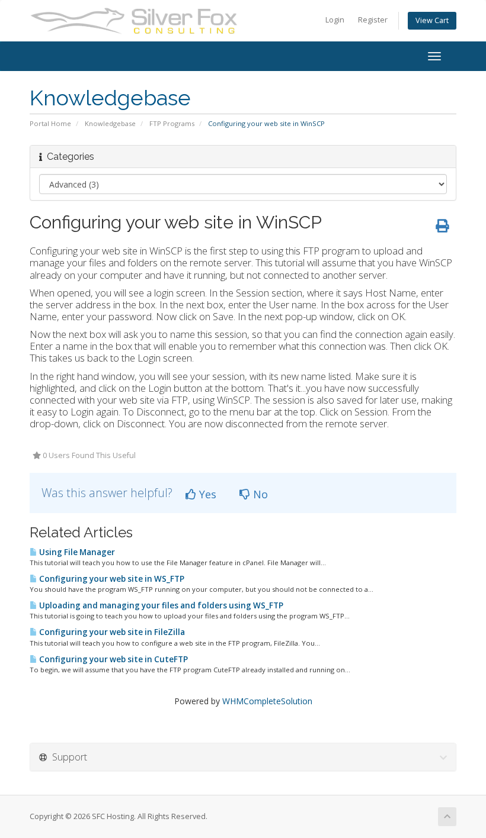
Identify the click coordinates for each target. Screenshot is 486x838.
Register (373, 20)
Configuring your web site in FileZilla (111, 632)
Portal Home (50, 123)
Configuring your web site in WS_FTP (110, 578)
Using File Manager (76, 552)
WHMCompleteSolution (267, 701)
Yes (206, 494)
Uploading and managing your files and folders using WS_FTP (160, 605)
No (259, 494)
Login (334, 20)
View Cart (432, 20)
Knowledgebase (110, 123)
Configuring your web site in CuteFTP (112, 659)
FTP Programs (171, 123)
